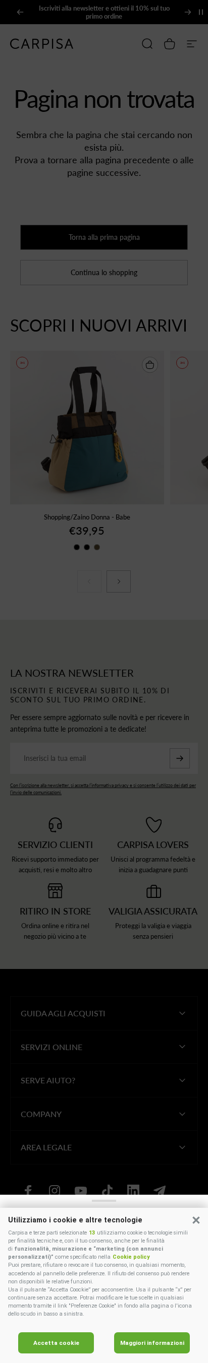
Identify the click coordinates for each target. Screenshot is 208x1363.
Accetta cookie (56, 1342)
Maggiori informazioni (152, 1342)
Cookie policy (131, 1257)
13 (92, 1232)
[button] (196, 1220)
